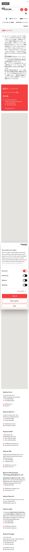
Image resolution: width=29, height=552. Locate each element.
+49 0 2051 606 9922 (10, 440)
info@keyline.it (10, 108)
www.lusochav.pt (9, 549)
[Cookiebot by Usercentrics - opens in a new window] (20, 245)
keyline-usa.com (9, 466)
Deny (14, 306)
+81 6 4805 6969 (8, 521)
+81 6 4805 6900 (8, 523)
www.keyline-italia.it (10, 425)
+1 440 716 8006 (8, 460)
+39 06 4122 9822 (9, 418)
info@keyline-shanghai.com (11, 488)
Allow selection (14, 301)
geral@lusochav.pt (9, 547)
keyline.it (7, 406)
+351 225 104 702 (9, 542)
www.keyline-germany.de (11, 445)
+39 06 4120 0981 (9, 420)
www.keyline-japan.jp (10, 528)
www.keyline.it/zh (9, 490)
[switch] (25, 275)
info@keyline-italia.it (9, 424)
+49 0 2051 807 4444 (10, 438)
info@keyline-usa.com (10, 465)
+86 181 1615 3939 (9, 485)
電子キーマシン (14, 18)
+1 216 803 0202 (8, 461)
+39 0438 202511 (8, 399)
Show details (20, 291)
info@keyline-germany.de (11, 443)
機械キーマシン (24, 18)
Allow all (14, 296)
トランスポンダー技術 (8, 22)
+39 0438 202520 (9, 400)
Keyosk (26, 26)
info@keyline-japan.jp (10, 526)
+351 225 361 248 (9, 544)
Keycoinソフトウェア (22, 22)
